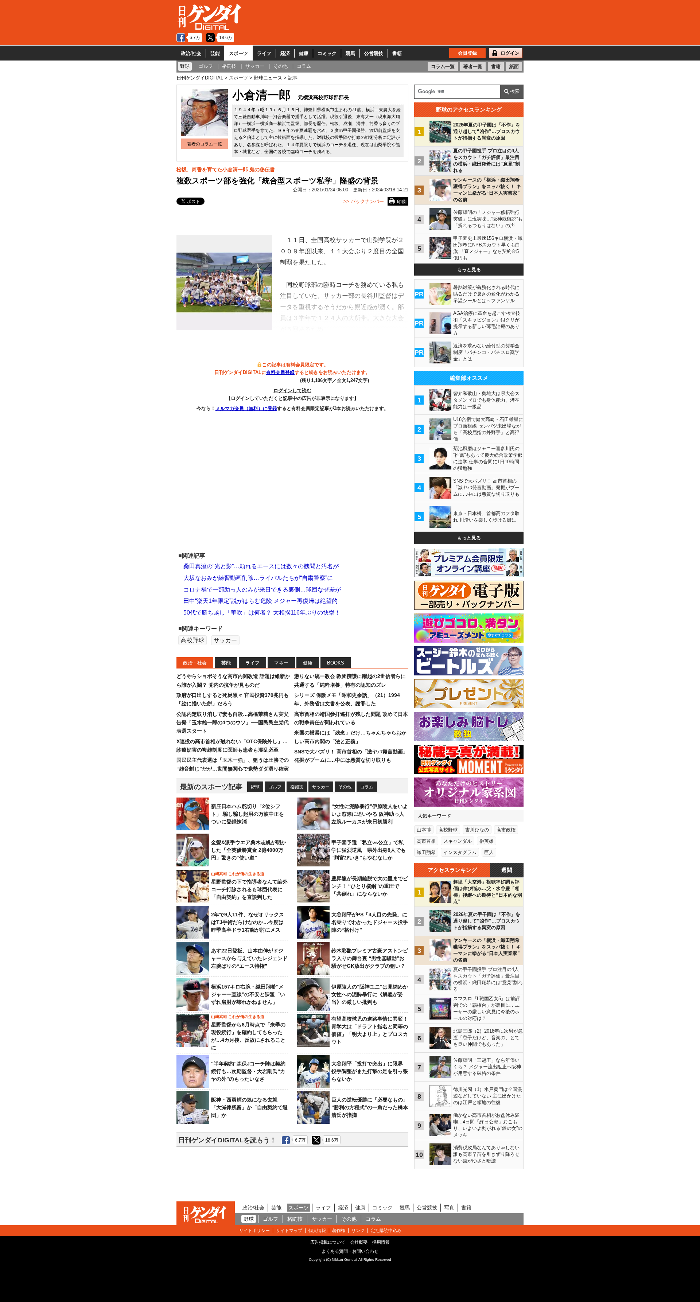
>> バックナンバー (363, 201)
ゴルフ (274, 787)
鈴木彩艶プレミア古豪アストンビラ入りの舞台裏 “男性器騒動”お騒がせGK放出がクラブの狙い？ (369, 958)
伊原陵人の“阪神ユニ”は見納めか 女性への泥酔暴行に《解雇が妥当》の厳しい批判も (372, 994)
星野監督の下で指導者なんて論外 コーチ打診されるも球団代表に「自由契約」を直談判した (249, 889)
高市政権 (506, 830)
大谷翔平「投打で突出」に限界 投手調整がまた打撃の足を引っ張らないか (369, 1071)
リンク (358, 1230)
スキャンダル (457, 841)
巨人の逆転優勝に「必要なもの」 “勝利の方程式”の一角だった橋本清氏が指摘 (369, 1107)
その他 (344, 787)
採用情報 (381, 1242)
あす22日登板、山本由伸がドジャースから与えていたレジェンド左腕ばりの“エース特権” (249, 958)
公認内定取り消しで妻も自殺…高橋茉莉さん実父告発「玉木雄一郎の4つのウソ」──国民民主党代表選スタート (232, 722)
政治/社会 (191, 53)
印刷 (402, 201)
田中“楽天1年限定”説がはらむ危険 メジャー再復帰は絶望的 (260, 601)
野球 (255, 787)
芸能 (215, 53)
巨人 (489, 852)
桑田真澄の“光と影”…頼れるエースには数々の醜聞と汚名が (261, 566)
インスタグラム (460, 852)
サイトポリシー (254, 1230)
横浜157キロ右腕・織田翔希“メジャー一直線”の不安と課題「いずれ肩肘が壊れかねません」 (248, 994)
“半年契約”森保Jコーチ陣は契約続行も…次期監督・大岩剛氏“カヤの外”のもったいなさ (248, 1071)
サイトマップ (289, 1230)
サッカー (225, 640)
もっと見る (469, 269)
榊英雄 (486, 841)
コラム (366, 787)
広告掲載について (327, 1242)
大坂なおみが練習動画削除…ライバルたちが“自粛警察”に (258, 578)
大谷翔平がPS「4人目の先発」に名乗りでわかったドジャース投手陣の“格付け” (369, 922)
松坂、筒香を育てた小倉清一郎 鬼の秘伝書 (225, 169)
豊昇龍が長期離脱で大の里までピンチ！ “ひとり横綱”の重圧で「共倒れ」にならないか (369, 886)
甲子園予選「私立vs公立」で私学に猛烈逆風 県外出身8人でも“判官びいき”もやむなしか (368, 850)
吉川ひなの (477, 830)
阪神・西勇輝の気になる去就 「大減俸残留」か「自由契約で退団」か (249, 1107)
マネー (281, 663)
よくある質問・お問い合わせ (350, 1251)
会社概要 (359, 1242)
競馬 (350, 53)
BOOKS (335, 663)
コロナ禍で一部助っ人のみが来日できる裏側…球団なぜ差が (262, 589)
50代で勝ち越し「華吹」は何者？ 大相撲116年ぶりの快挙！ (262, 612)
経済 (285, 53)
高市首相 (426, 841)
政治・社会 (195, 663)
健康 (303, 53)
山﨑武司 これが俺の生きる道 (237, 874)
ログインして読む (292, 390)
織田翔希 (426, 852)
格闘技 (296, 787)
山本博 (424, 830)
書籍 (397, 53)
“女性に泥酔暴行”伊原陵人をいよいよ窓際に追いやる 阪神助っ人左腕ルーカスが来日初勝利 (369, 814)
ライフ (264, 53)
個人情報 (317, 1230)
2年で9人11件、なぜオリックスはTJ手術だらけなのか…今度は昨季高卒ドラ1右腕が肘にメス (247, 922)
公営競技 (373, 53)
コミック (327, 53)
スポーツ (238, 53)
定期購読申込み (386, 1230)
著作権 (338, 1230)
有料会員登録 (280, 372)
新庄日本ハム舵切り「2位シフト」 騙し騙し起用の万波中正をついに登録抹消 (247, 814)
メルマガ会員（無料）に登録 (246, 408)
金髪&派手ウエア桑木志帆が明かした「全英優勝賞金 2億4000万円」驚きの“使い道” (248, 850)
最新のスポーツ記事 (211, 787)
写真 (449, 1208)
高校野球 (192, 640)
